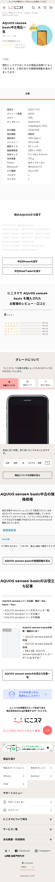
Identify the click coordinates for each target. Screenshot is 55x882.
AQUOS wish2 (42, 237)
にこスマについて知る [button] (15, 819)
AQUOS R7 (27, 237)
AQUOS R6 (28, 241)
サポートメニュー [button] (12, 793)
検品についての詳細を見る (27, 475)
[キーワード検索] (33, 7)
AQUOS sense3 (29, 249)
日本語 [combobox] (23, 867)
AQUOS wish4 (42, 229)
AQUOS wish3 (42, 233)
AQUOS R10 (8, 225)
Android (27, 13)
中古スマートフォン (16, 13)
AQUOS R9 (27, 229)
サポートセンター (16, 802)
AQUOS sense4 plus (33, 245)
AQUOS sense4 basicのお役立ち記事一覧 (27, 675)
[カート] (51, 7)
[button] (14, 46)
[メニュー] (4, 7)
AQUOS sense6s (11, 241)
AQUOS (35, 13)
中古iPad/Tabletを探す (27, 271)
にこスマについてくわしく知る (21, 730)
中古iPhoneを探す (27, 261)
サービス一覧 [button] (10, 829)
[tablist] (27, 463)
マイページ (13, 810)
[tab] (7, 463)
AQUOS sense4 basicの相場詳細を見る (27, 561)
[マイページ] (39, 7)
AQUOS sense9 (10, 229)
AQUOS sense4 (10, 249)
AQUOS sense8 (10, 233)
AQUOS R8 (27, 233)
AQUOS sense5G (11, 245)
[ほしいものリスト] (45, 7)
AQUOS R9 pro (25, 225)
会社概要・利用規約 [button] (14, 839)
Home (4, 13)
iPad (5, 784)
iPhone (7, 776)
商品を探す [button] (9, 759)
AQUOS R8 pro (10, 237)
